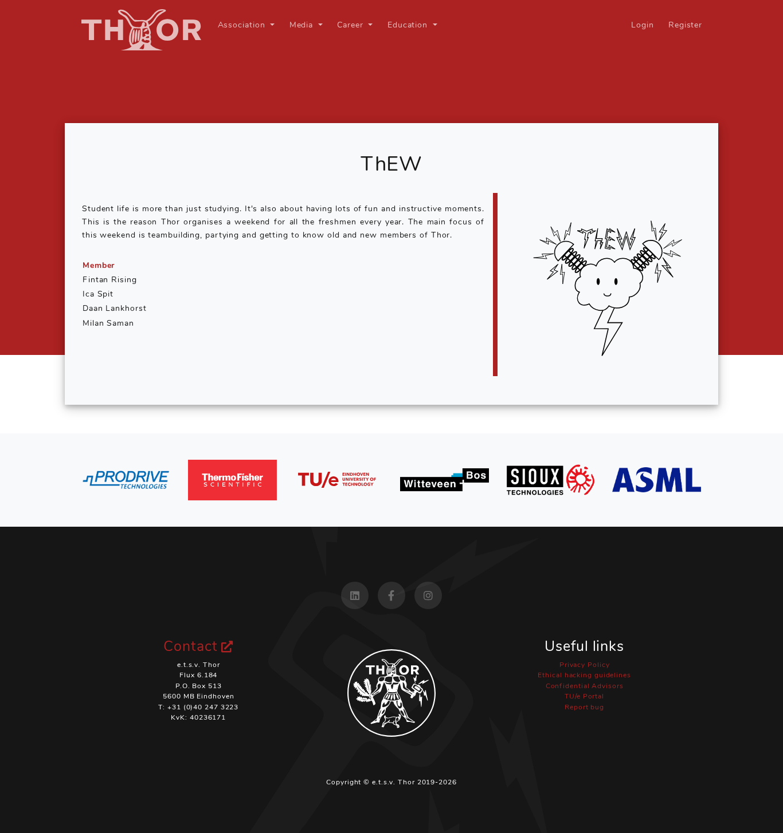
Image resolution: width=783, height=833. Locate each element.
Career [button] (351, 24)
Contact (192, 646)
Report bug (584, 707)
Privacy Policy (584, 664)
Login (642, 24)
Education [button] (408, 24)
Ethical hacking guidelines (584, 675)
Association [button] (243, 24)
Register (685, 24)
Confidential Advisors (585, 685)
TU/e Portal (584, 696)
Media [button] (302, 24)
